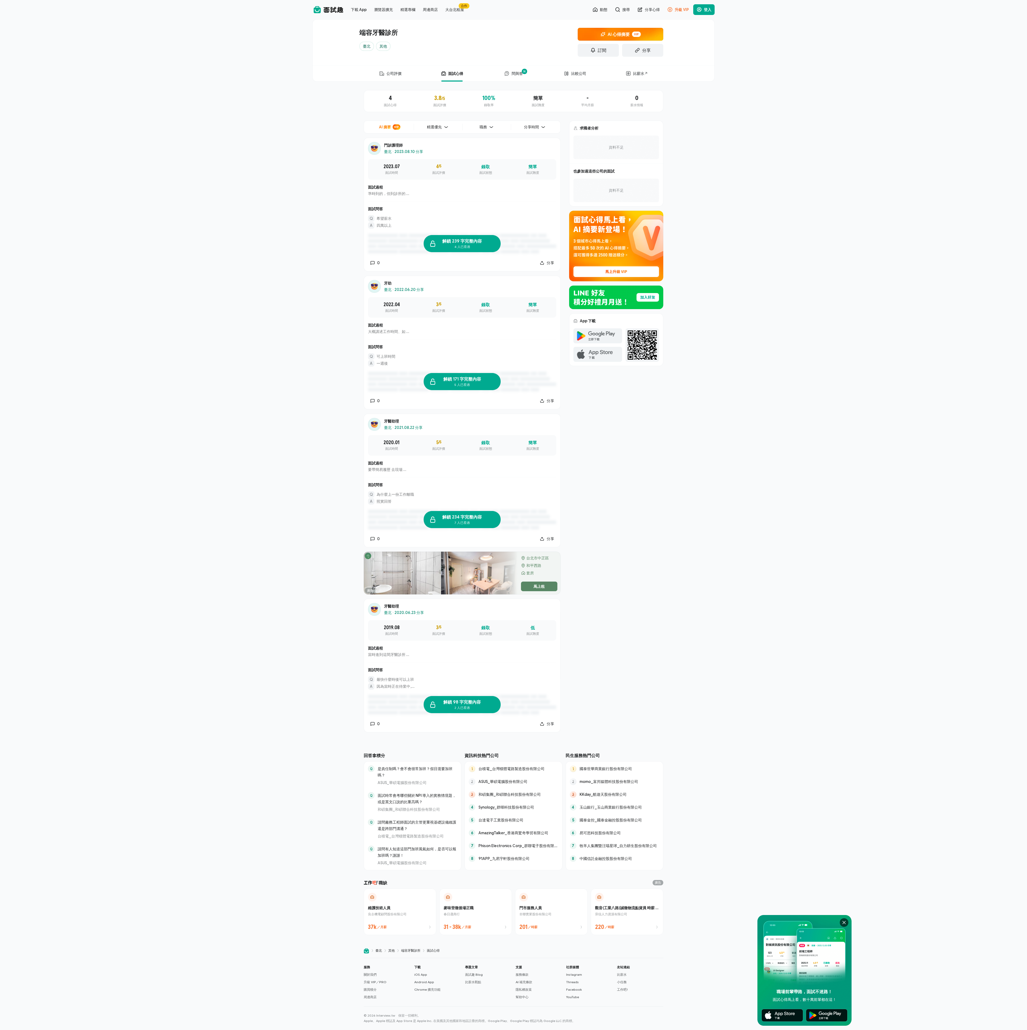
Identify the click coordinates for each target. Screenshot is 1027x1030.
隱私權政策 (524, 989)
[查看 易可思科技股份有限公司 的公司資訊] (614, 833)
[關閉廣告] (844, 922)
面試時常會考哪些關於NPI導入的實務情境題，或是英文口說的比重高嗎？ (417, 798)
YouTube (572, 997)
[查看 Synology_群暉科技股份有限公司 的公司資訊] (513, 807)
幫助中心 (522, 997)
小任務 (622, 982)
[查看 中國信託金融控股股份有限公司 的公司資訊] (614, 858)
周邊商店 (370, 997)
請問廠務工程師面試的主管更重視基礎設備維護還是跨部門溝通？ (417, 825)
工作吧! (622, 989)
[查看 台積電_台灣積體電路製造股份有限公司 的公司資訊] (513, 768)
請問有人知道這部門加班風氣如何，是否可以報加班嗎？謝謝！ (417, 852)
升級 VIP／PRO (375, 982)
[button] (387, 982)
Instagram (574, 975)
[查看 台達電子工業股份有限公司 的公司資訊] (513, 820)
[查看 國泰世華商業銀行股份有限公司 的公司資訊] (614, 768)
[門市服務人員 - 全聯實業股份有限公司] (551, 912)
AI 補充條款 (524, 982)
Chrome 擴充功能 (427, 989)
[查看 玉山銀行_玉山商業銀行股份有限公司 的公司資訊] (614, 807)
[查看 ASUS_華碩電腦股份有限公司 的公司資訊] (513, 781)
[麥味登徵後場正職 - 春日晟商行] (475, 912)
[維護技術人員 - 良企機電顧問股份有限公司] (400, 912)
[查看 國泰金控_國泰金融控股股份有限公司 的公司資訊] (614, 820)
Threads (572, 982)
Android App (424, 982)
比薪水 (622, 975)
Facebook (574, 989)
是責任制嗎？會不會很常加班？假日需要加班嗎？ (415, 771)
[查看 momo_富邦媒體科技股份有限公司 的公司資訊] (614, 781)
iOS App (420, 975)
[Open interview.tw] (366, 951)
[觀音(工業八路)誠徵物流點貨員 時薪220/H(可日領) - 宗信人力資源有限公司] (627, 912)
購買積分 (370, 989)
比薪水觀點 (473, 982)
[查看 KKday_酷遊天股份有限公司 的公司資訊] (614, 794)
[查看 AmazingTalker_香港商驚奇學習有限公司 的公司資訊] (513, 833)
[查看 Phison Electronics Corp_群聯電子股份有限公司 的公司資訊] (513, 845)
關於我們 (370, 975)
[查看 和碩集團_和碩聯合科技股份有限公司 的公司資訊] (513, 794)
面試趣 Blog (474, 975)
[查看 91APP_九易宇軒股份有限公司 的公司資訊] (513, 858)
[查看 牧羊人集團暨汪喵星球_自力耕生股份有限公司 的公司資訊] (614, 845)
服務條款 (522, 975)
